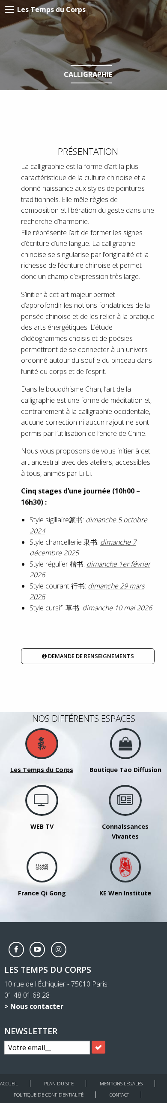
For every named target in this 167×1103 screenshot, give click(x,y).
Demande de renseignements (90, 656)
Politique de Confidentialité (49, 1094)
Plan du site (59, 1083)
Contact (119, 1094)
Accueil (9, 1083)
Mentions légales (121, 1083)
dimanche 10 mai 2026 (117, 608)
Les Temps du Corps (51, 9)
